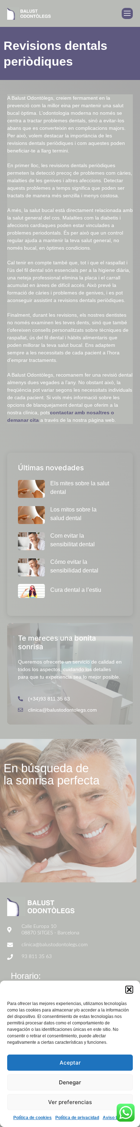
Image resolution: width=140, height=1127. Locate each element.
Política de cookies (32, 1117)
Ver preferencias (70, 1102)
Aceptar (70, 1062)
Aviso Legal (115, 1117)
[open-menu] (127, 13)
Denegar (70, 1082)
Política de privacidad (77, 1117)
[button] (129, 989)
